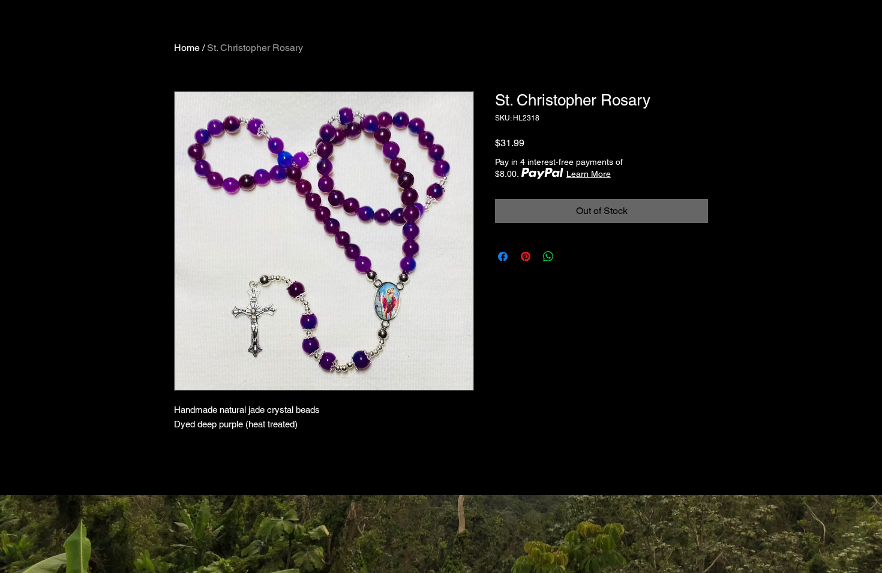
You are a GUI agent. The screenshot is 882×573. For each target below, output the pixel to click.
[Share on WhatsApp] (548, 256)
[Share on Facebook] (503, 256)
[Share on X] (571, 256)
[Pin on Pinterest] (525, 256)
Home (187, 47)
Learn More (588, 174)
